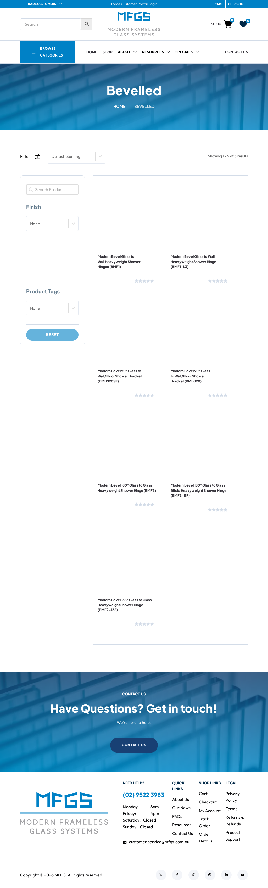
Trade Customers (41, 4)
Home (91, 52)
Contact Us (236, 51)
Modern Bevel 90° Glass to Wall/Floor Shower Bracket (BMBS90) (190, 376)
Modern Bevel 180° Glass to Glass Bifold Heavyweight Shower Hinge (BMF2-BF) (198, 490)
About (124, 51)
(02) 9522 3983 (143, 794)
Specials (184, 51)
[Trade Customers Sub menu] (60, 3)
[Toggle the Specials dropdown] (197, 52)
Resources (153, 51)
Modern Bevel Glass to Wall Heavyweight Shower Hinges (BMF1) (119, 261)
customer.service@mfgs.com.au (159, 841)
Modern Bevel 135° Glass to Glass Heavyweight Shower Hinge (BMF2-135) (125, 605)
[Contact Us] (115, 279)
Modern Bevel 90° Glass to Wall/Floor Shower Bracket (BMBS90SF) (120, 376)
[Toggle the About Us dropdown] (135, 52)
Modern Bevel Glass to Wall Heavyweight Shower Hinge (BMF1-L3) (193, 261)
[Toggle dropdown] (168, 52)
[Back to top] (250, 872)
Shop (108, 52)
